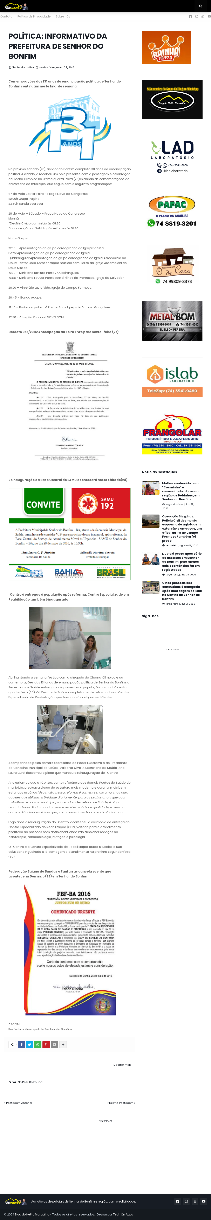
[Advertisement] (172, 680)
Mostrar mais (122, 1065)
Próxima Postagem (121, 1103)
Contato (6, 16)
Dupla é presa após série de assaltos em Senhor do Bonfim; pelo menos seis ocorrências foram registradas (182, 562)
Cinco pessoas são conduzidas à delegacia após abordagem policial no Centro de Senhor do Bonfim (182, 591)
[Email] (54, 1044)
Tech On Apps (123, 1214)
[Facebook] (21, 1044)
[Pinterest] (46, 1044)
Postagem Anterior (19, 1103)
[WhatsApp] (37, 1044)
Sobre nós (63, 16)
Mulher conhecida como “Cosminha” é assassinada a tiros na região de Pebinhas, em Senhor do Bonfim (181, 491)
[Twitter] (29, 1044)
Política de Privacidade (34, 16)
